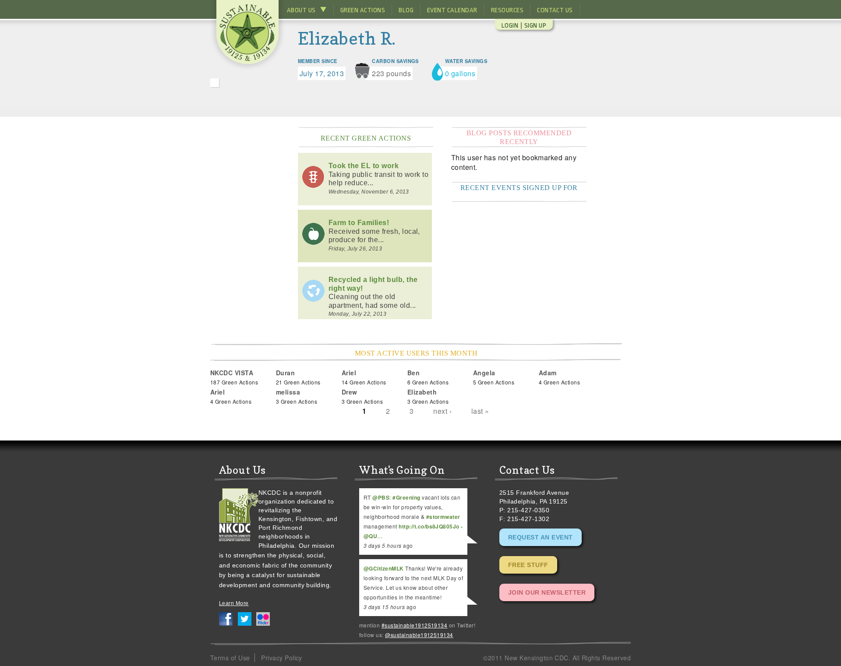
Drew (349, 392)
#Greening (406, 497)
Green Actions (362, 10)
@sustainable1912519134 (419, 634)
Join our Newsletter (547, 592)
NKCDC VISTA (231, 372)
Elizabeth (422, 392)
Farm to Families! (359, 222)
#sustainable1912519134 (415, 625)
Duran (285, 372)
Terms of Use (230, 657)
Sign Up (535, 25)
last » (480, 411)
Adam (548, 372)
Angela (484, 372)
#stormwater (443, 517)
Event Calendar (452, 10)
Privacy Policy (281, 657)
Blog (406, 10)
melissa (288, 392)
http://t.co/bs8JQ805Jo (429, 526)
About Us (301, 10)
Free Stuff (528, 564)
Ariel (349, 372)
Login (510, 25)
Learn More (234, 603)
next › (442, 411)
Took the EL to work (364, 165)
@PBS (380, 497)
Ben (413, 372)
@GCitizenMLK (384, 568)
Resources (507, 10)
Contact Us (555, 10)
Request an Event (540, 537)
